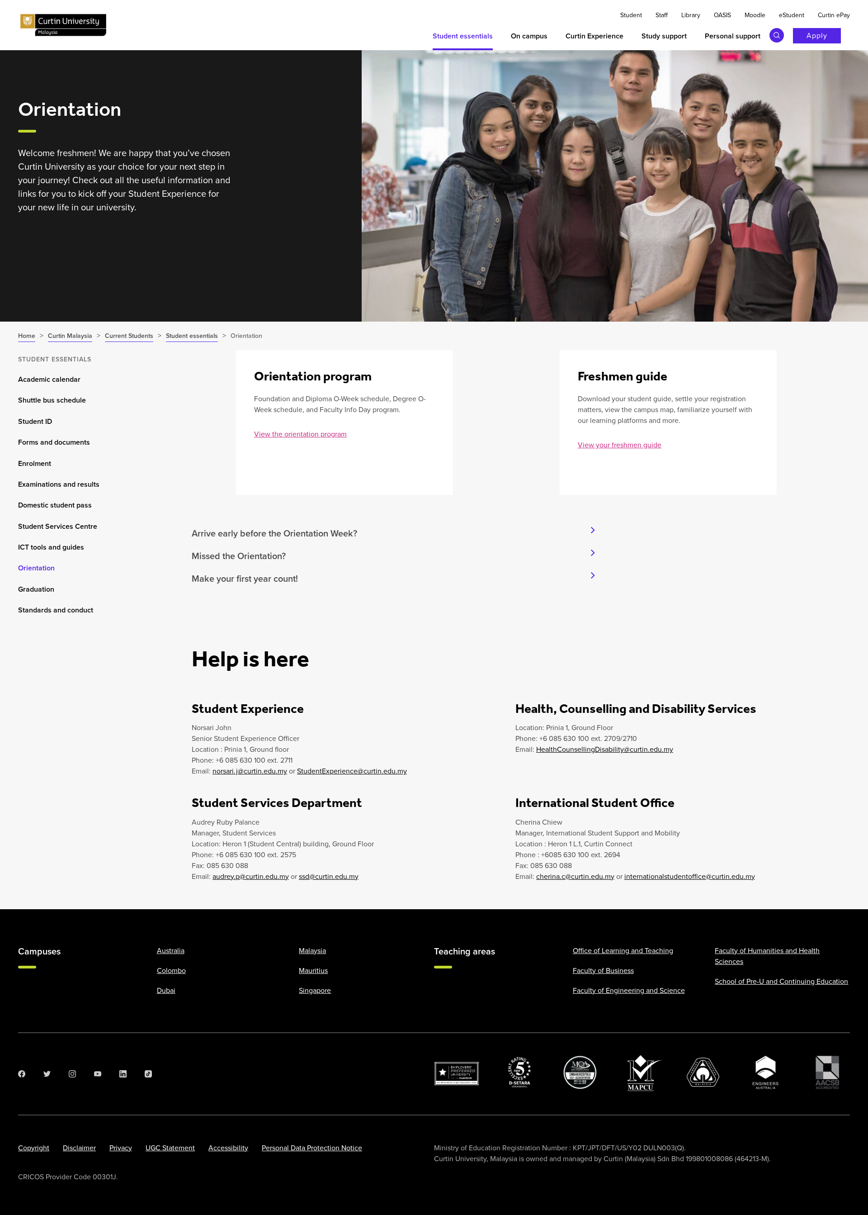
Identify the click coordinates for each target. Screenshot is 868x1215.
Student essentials (54, 360)
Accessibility (228, 1148)
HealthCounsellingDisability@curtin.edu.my (604, 749)
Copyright (33, 1148)
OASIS (722, 15)
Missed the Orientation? (239, 556)
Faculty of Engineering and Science (629, 990)
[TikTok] (148, 1073)
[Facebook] (21, 1073)
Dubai (166, 990)
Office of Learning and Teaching (623, 950)
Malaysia (312, 950)
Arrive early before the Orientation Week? (274, 533)
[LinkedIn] (123, 1073)
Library (690, 15)
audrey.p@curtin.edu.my (250, 876)
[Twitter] (47, 1073)
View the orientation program (300, 434)
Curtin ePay (834, 15)
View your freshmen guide (619, 445)
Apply (817, 35)
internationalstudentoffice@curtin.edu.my (689, 876)
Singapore (315, 990)
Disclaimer (79, 1148)
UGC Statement (170, 1148)
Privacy (120, 1148)
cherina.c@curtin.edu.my (575, 876)
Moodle (755, 15)
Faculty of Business (603, 970)
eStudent (791, 15)
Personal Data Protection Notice (312, 1148)
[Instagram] (72, 1073)
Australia (170, 950)
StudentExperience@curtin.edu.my (352, 771)
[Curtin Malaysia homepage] (63, 25)
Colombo (171, 970)
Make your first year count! (245, 578)
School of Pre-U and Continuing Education (781, 981)
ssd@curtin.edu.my (329, 876)
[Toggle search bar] (776, 35)
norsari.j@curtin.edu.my (249, 771)
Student (631, 15)
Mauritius (313, 970)
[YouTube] (97, 1073)
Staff (662, 15)
